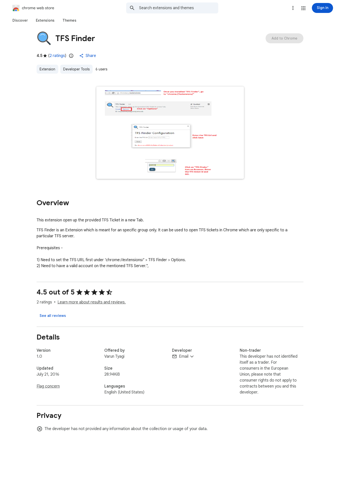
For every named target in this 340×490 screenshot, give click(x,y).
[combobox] (178, 8)
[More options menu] (293, 8)
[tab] (20, 20)
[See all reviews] (53, 316)
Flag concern (48, 386)
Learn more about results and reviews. (91, 302)
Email (183, 356)
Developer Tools (76, 69)
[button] (303, 8)
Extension (47, 69)
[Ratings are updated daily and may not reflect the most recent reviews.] (71, 56)
